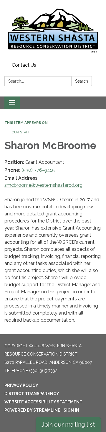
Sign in (71, 410)
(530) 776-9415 (38, 170)
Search (81, 81)
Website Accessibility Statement (43, 402)
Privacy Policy (21, 385)
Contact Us (24, 65)
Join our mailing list (68, 424)
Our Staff (21, 132)
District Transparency (31, 393)
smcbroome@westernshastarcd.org (43, 185)
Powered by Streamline (32, 410)
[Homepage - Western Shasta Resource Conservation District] (53, 30)
